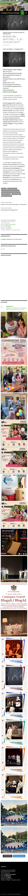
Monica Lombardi (16, 194)
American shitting (7, 32)
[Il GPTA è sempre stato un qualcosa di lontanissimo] (14, 488)
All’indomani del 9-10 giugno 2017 (9, 209)
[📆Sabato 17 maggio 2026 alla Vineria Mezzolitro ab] (14, 325)
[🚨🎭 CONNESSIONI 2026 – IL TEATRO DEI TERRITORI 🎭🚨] (14, 352)
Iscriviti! (3, 249)
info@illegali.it (10, 90)
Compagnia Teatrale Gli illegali (10, 13)
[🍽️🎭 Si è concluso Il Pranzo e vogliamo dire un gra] (14, 379)
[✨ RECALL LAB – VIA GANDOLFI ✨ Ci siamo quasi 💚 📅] (14, 813)
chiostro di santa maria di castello (10, 190)
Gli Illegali (8, 227)
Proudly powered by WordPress (14, 894)
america (4, 188)
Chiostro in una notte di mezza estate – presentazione (14, 203)
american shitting (12, 188)
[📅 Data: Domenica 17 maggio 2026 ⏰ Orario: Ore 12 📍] (14, 433)
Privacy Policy (3, 894)
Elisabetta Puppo (6, 194)
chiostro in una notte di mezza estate (11, 192)
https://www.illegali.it (10, 224)
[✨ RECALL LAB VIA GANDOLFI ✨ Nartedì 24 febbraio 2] (14, 840)
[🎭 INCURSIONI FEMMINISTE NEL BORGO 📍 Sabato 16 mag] (14, 542)
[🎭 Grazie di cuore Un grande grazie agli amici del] (14, 569)
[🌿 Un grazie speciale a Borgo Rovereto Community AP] (14, 406)
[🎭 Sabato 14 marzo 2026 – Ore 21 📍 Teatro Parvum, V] (14, 650)
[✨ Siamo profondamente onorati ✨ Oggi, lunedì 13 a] (14, 596)
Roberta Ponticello (6, 195)
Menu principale (26, 13)
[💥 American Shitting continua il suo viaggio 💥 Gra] (14, 623)
